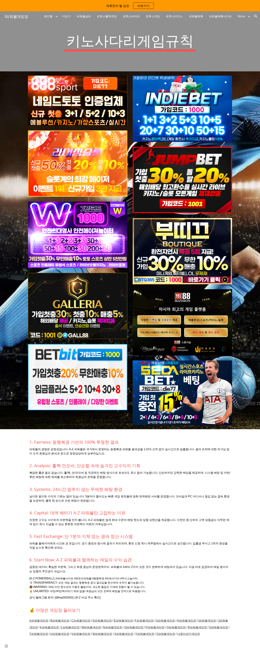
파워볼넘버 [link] (84, 16)
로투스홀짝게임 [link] (107, 16)
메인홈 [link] (48, 16)
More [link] (241, 16)
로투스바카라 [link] (131, 16)
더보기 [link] (66, 16)
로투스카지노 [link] (174, 16)
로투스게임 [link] (153, 16)
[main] (130, 41)
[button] (256, 16)
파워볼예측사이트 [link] (220, 16)
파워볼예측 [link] (196, 16)
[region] (130, 5)
